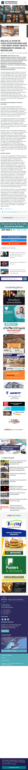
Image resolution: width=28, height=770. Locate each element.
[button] (0, 31)
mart (11, 208)
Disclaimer (4, 657)
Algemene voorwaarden (7, 655)
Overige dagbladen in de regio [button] (9, 650)
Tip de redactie (15, 243)
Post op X (14, 240)
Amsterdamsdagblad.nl (11, 2)
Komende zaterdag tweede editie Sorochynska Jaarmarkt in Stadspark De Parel (18, 462)
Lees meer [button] (13, 763)
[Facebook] (2, 619)
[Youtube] (5, 619)
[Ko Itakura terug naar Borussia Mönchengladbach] (4, 495)
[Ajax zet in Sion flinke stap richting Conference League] (4, 501)
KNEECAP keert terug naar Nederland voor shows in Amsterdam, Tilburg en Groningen (18, 488)
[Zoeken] (25, 278)
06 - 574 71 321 (20, 230)
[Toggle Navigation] (25, 3)
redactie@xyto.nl (7, 611)
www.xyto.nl (6, 613)
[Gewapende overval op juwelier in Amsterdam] (4, 482)
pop (3, 208)
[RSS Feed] (8, 619)
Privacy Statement (5, 660)
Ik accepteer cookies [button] (14, 767)
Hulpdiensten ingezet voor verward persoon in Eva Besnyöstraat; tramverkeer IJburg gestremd (19, 469)
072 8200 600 (6, 610)
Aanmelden (5, 631)
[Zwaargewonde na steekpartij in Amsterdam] (4, 476)
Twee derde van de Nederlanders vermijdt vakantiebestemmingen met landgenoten (18, 271)
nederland (7, 208)
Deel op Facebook (15, 237)
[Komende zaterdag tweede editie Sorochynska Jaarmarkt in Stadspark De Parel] (4, 463)
